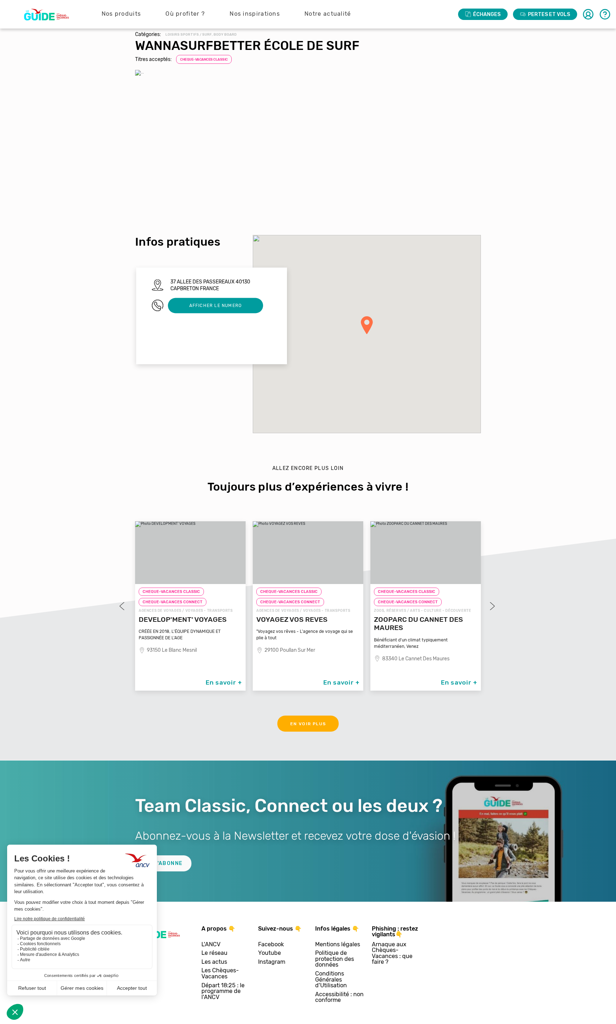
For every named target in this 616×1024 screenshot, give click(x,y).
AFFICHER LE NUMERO (215, 305)
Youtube (269, 953)
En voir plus (308, 723)
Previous (122, 606)
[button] (367, 325)
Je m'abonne (163, 863)
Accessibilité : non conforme (339, 997)
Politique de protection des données (334, 959)
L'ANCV (211, 945)
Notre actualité (327, 13)
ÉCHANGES (486, 14)
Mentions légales (337, 945)
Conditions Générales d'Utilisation (331, 980)
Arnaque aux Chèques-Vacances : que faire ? (392, 953)
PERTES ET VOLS (549, 14)
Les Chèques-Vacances (220, 973)
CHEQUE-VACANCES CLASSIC (204, 59)
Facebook (271, 945)
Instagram (271, 962)
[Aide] (605, 14)
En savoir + (224, 682)
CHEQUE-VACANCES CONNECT (172, 602)
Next (491, 606)
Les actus (214, 962)
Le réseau (214, 953)
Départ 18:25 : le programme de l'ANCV (223, 991)
